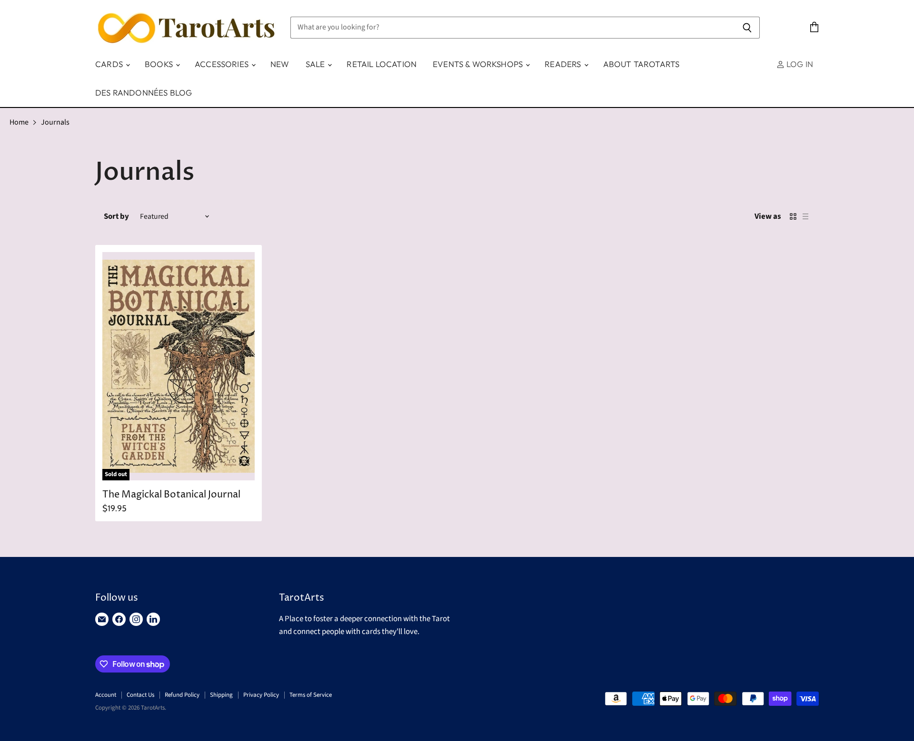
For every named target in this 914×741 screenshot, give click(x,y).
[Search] (747, 28)
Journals (55, 122)
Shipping (221, 695)
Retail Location (382, 64)
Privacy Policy (261, 695)
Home (19, 122)
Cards (110, 64)
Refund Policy (182, 695)
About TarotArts (641, 64)
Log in (799, 64)
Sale (316, 64)
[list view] (805, 216)
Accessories (222, 64)
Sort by (116, 216)
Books (160, 64)
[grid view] (793, 216)
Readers (564, 64)
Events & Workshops (479, 64)
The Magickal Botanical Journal (171, 494)
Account (105, 695)
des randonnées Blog (143, 93)
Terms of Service (310, 695)
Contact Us (140, 695)
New (279, 64)
